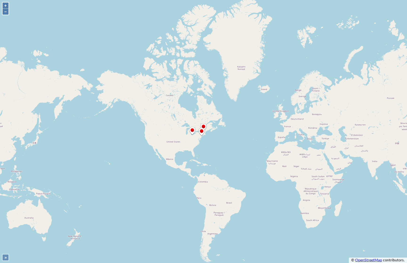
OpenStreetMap (368, 260)
